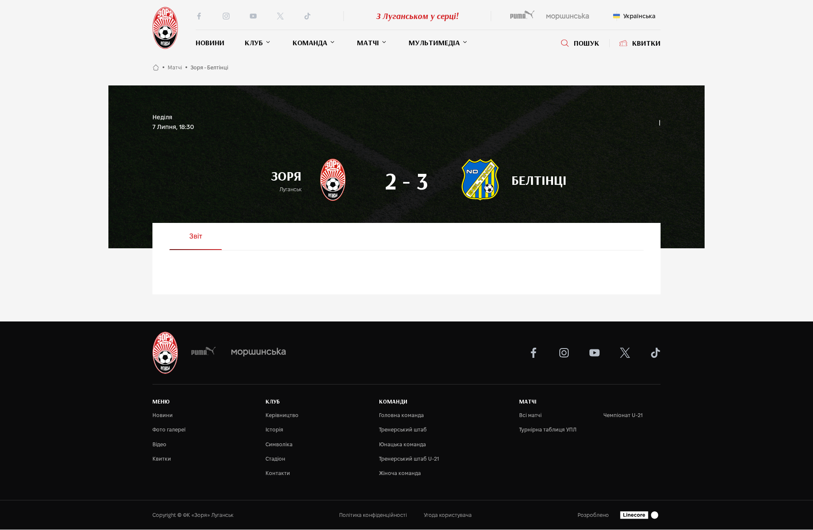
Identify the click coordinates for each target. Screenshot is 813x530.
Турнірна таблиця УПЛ (547, 429)
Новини (210, 42)
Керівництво (282, 415)
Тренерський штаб (403, 429)
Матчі (368, 42)
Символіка (279, 444)
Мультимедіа (434, 42)
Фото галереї (168, 429)
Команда (310, 42)
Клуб (254, 42)
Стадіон (275, 458)
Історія (274, 429)
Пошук (586, 43)
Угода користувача (448, 515)
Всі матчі (530, 415)
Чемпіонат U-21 (623, 415)
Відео (159, 444)
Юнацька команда (402, 444)
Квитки (646, 43)
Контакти (277, 473)
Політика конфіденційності (373, 515)
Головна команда (401, 415)
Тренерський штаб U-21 (409, 458)
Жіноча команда (400, 473)
